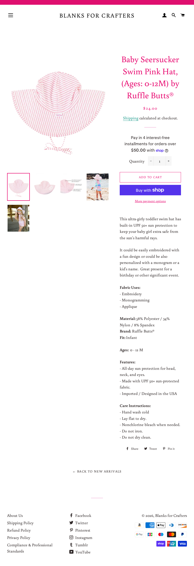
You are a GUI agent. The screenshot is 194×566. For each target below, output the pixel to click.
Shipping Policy (20, 522)
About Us (15, 515)
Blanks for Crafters (97, 15)
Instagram (83, 537)
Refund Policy (19, 530)
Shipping (130, 118)
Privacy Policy (18, 537)
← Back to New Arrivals (97, 471)
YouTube (83, 552)
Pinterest (82, 530)
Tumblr (81, 544)
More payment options (150, 201)
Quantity (137, 161)
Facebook (82, 515)
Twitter (81, 522)
